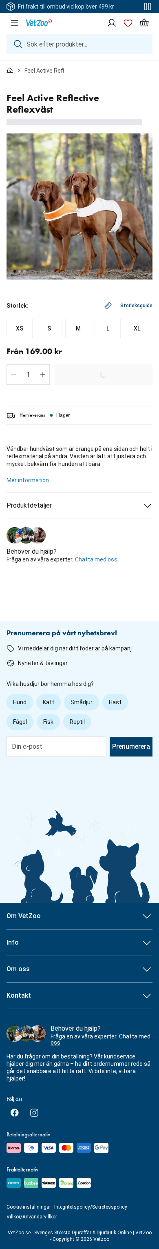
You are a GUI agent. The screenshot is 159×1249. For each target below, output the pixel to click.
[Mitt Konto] (112, 23)
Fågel (20, 722)
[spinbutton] (28, 374)
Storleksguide (136, 305)
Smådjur (82, 702)
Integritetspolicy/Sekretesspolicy (90, 1207)
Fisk (48, 722)
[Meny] (15, 23)
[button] (13, 374)
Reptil (77, 722)
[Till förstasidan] (10, 70)
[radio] (20, 328)
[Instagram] (34, 1113)
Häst (115, 702)
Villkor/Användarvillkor (32, 1217)
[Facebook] (15, 1113)
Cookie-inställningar (29, 1207)
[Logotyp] (39, 23)
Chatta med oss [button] (96, 559)
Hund (19, 702)
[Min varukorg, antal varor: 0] (144, 23)
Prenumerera (131, 746)
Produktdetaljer (29, 505)
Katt (48, 702)
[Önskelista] (128, 23)
